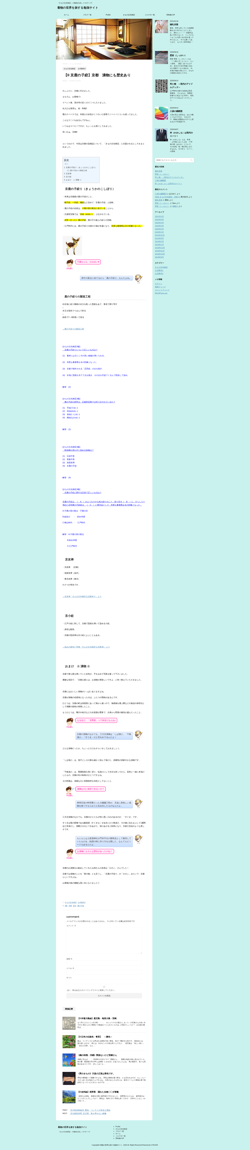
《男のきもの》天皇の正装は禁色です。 (96, 1073)
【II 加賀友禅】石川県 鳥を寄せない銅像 (88, 1113)
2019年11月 (160, 235)
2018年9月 (159, 257)
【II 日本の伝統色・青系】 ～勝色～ (94, 1037)
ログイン (158, 284)
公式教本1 (159, 270)
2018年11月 (160, 251)
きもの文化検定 (129, 15)
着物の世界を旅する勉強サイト (77, 7)
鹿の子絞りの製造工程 (78, 170)
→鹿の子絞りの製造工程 (73, 329)
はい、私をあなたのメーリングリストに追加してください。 (91, 990)
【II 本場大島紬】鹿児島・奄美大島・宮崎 (97, 1018)
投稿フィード (160, 287)
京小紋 (68, 177)
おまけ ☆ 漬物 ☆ (74, 180)
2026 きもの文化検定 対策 (166, 197)
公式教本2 (81, 902)
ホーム (66, 15)
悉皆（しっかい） (178, 55)
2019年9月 (159, 238)
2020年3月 (159, 226)
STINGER (154, 1145)
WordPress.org (161, 293)
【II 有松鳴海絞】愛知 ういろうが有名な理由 (90, 1110)
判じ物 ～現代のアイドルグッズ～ (169, 177)
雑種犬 (175, 206)
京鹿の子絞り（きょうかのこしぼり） (81, 167)
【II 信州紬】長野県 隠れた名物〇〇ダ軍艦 (98, 1092)
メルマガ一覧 (150, 15)
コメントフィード (162, 290)
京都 (70, 906)
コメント (71, 926)
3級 (66, 906)
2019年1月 (159, 245)
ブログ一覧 (87, 15)
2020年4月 (159, 223)
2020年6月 (159, 220)
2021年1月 (159, 216)
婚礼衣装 (174, 24)
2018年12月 (160, 248)
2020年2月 (159, 229)
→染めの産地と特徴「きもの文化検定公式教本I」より (86, 647)
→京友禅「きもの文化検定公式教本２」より (82, 596)
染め (74, 906)
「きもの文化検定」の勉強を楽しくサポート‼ (74, 1132)
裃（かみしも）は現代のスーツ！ (168, 184)
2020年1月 (159, 232)
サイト (69, 978)
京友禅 (68, 173)
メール (70, 968)
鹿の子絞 (80, 906)
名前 (69, 959)
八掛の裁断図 (176, 111)
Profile (108, 15)
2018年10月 (160, 254)
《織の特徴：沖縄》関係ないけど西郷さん (97, 1055)
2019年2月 (159, 241)
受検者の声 (170, 15)
